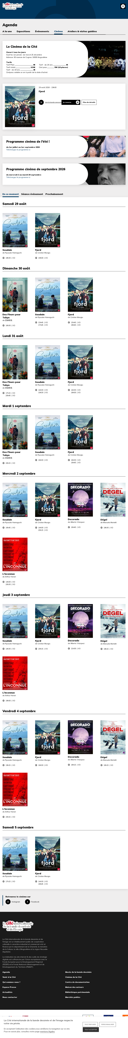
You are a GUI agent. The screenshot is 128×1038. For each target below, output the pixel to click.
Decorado (73, 519)
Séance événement (32, 194)
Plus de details (89, 102)
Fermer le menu (123, 6)
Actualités (7, 992)
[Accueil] (12, 6)
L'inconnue (8, 573)
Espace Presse (9, 987)
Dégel (103, 519)
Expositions (23, 31)
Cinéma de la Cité (73, 977)
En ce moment (10, 194)
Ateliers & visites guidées (82, 31)
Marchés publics (72, 997)
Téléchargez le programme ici (18, 150)
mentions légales (47, 1031)
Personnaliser (107, 1024)
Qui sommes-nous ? (11, 982)
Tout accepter (91, 1029)
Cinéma (58, 31)
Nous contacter (9, 997)
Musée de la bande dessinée (78, 972)
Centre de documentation (77, 982)
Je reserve (67, 102)
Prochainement (54, 194)
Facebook (35, 902)
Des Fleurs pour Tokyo (11, 316)
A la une (7, 31)
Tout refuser (90, 1024)
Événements (42, 31)
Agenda (6, 972)
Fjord (38, 249)
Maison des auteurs (74, 987)
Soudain (7, 249)
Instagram (16, 902)
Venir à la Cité (9, 977)
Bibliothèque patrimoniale (77, 992)
